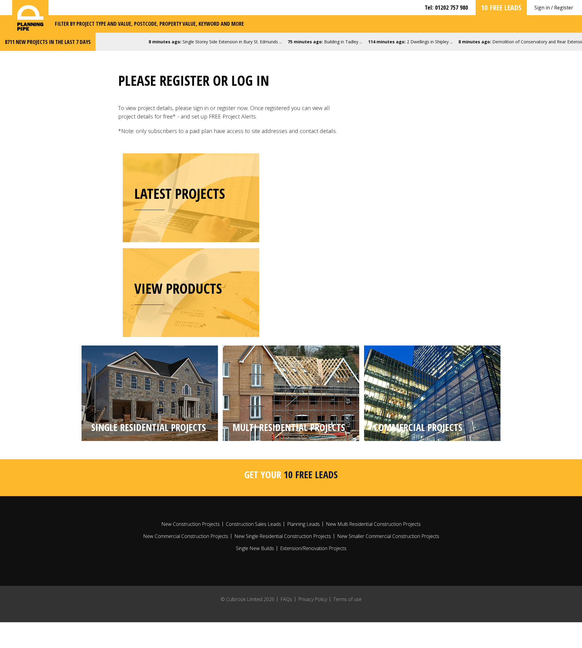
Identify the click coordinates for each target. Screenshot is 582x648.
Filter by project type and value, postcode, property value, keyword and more (149, 23)
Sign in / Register (553, 7)
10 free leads (501, 7)
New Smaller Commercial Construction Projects (388, 536)
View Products (178, 288)
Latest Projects (179, 193)
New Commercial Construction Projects (185, 536)
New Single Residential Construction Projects (282, 536)
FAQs (286, 599)
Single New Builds (255, 548)
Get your (291, 474)
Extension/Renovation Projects (313, 548)
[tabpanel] (149, 393)
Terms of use (347, 599)
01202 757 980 (451, 7)
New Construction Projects (190, 524)
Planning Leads (303, 524)
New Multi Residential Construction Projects (373, 524)
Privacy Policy (312, 599)
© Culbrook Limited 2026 (247, 599)
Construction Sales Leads (253, 524)
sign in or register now (220, 108)
